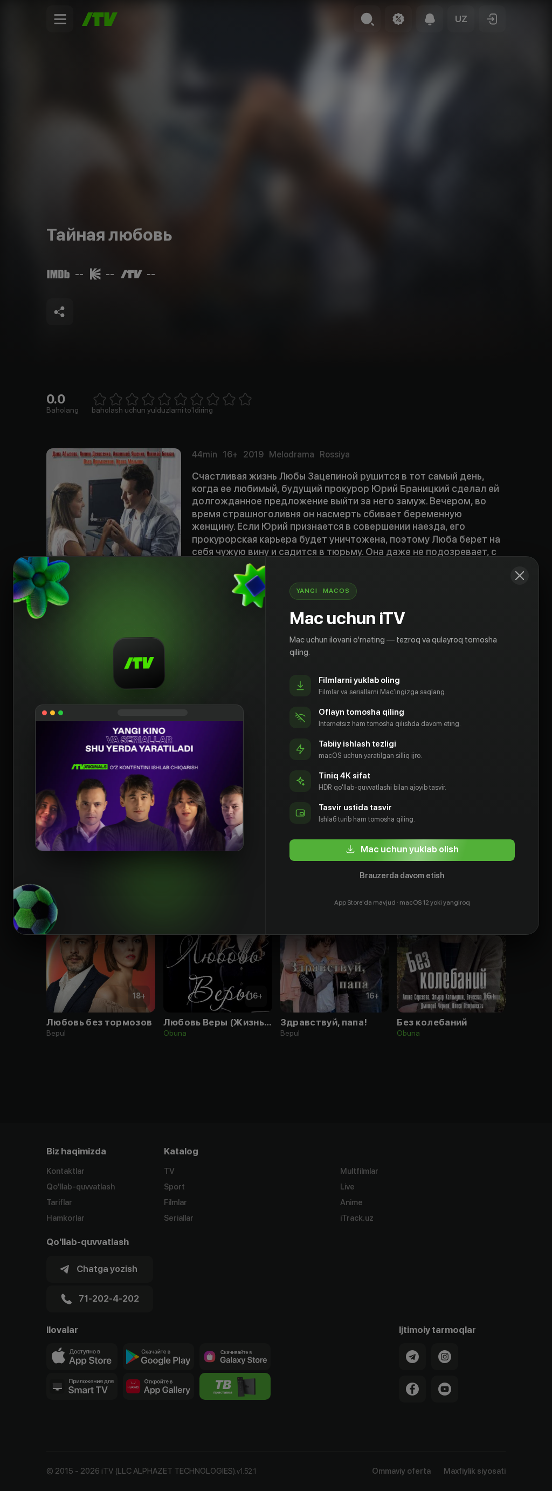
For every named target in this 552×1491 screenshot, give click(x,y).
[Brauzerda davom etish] (519, 575)
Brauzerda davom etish (402, 875)
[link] (402, 850)
